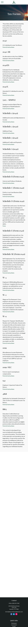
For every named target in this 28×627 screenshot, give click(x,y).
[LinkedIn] (14, 614)
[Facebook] (11, 614)
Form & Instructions (8, 47)
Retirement (14, 623)
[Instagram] (16, 614)
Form (4, 226)
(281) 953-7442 (15, 603)
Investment (14, 624)
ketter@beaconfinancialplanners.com (14, 611)
